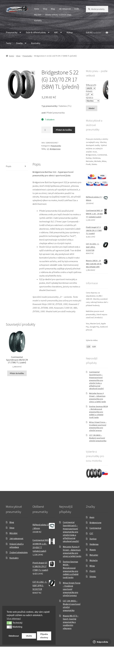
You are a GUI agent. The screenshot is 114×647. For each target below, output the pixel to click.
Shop (45, 9)
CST (91, 533)
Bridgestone (55, 149)
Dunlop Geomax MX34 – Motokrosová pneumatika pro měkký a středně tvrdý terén (98, 412)
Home (36, 9)
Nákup (70, 32)
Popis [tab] (8, 166)
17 (48, 149)
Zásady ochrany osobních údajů (58, 14)
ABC (56, 32)
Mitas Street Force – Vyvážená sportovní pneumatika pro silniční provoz (97, 426)
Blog (53, 9)
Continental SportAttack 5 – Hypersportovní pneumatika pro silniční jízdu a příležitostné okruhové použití (96, 380)
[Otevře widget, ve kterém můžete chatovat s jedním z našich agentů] (100, 642)
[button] (33, 73)
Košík (77, 9)
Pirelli (92, 571)
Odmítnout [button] (14, 636)
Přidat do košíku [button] (17, 373)
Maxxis (93, 549)
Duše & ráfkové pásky (36, 32)
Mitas (92, 565)
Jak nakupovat (65, 9)
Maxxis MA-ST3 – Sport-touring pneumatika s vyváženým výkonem (70, 622)
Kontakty (38, 20)
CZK (88, 346)
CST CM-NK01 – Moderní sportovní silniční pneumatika (97, 438)
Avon (92, 517)
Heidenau (94, 544)
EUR (94, 346)
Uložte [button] (29, 636)
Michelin (94, 560)
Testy (8, 43)
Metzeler (94, 554)
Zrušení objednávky (18, 552)
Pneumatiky (11, 32)
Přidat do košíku (64, 129)
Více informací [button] (14, 618)
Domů (11, 56)
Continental (95, 528)
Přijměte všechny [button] (44, 636)
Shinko (93, 576)
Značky (19, 43)
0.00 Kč (93, 32)
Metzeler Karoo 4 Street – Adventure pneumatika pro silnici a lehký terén (97, 397)
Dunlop (93, 538)
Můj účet (37, 14)
